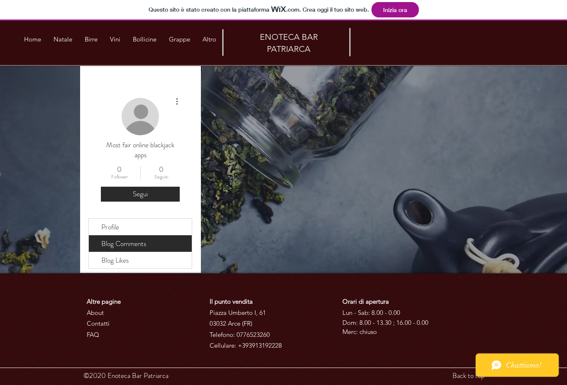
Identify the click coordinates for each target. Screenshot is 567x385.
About (95, 313)
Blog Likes (115, 260)
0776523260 (253, 335)
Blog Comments (123, 244)
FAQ (93, 335)
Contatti (98, 323)
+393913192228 (260, 345)
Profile (110, 227)
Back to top (468, 375)
